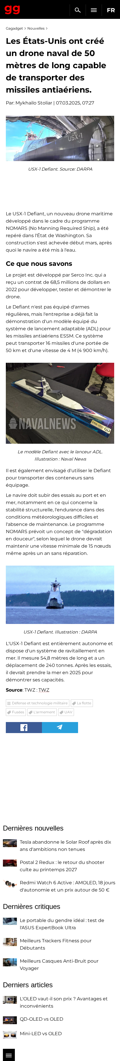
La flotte (84, 703)
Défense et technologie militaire (40, 703)
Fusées (18, 712)
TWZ (43, 690)
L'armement (44, 712)
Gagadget (12, 8)
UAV (68, 712)
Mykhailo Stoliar (33, 103)
